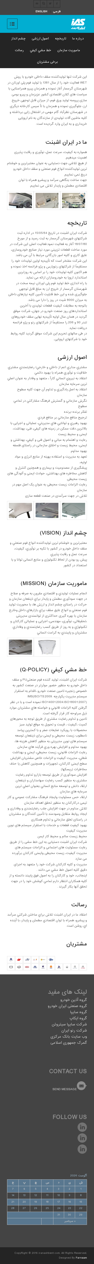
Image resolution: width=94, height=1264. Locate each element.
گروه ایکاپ (78, 1018)
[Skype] (43, 3)
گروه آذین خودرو (73, 1000)
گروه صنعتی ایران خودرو (67, 1006)
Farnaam (81, 1258)
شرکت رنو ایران (74, 1031)
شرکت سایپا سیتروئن (69, 1025)
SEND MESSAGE (64, 1089)
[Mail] (37, 3)
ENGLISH (41, 11)
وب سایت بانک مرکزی (68, 1037)
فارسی (57, 11)
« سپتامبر (70, 1221)
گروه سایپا (78, 1012)
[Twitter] (50, 3)
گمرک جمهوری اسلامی (68, 1043)
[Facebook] (57, 3)
